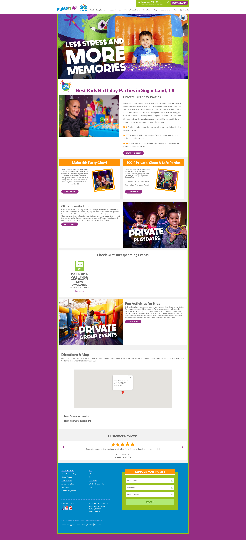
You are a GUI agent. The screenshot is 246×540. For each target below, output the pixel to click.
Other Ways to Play (150, 10)
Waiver (91, 474)
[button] (122, 392)
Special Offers (166, 10)
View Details (69, 224)
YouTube (66, 507)
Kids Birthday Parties (98, 10)
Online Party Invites (69, 490)
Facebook (63, 507)
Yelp (70, 507)
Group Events (67, 477)
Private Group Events (132, 10)
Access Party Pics (68, 484)
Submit (150, 502)
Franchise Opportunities (71, 525)
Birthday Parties (68, 470)
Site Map (97, 525)
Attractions (66, 487)
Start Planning (133, 153)
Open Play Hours (116, 10)
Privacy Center (87, 525)
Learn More (70, 192)
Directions (143, 4)
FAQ (90, 470)
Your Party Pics (150, 4)
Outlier (95, 520)
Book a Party (179, 3)
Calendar (185, 10)
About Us (92, 477)
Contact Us (93, 480)
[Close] (130, 377)
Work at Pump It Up (96, 484)
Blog (175, 10)
